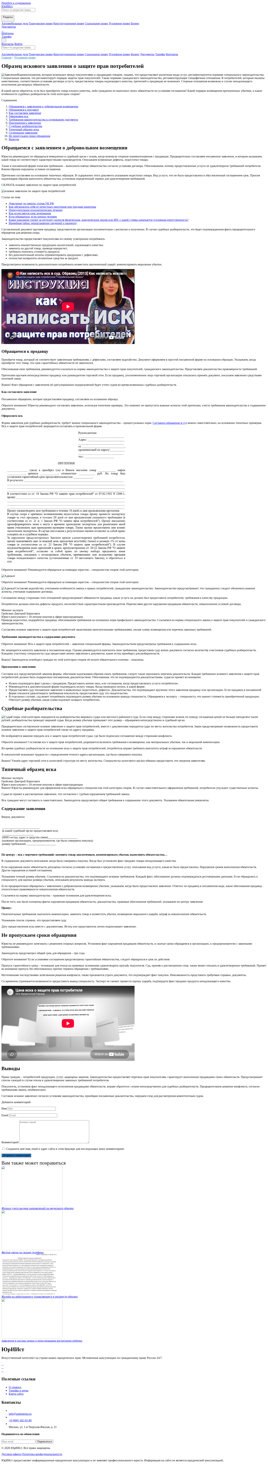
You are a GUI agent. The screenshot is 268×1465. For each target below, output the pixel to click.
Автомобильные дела (14, 23)
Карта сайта (16, 1393)
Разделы (8, 17)
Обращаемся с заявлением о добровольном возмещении (43, 106)
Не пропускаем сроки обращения (29, 136)
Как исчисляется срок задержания (30, 213)
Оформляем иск (18, 116)
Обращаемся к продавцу (24, 109)
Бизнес (135, 23)
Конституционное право (68, 23)
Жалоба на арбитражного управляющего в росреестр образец (39, 1296)
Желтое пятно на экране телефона (22, 1252)
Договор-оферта (11, 1454)
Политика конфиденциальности (42, 1454)
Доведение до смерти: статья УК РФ (31, 203)
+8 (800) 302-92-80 (20, 1420)
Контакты (7, 43)
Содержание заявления (23, 132)
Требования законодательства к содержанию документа (43, 119)
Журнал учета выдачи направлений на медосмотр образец (37, 1208)
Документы (147, 54)
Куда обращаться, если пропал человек (33, 216)
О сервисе (15, 1387)
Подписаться (44, 1441)
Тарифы (6, 36)
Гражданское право (41, 23)
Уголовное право (119, 23)
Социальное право (96, 23)
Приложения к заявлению (25, 122)
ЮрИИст (7, 6)
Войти (18, 43)
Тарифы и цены (18, 1390)
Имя (4, 1108)
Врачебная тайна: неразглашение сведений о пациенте (43, 223)
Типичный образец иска (24, 129)
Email (4, 1115)
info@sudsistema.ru (20, 1413)
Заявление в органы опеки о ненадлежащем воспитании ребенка (41, 1340)
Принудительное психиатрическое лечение (36, 210)
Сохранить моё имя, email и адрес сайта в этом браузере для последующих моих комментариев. (65, 1148)
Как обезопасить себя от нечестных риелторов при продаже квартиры (52, 206)
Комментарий (10, 1142)
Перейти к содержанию (16, 3)
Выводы (14, 139)
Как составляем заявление (25, 113)
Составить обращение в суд (170, 422)
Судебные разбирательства (25, 126)
